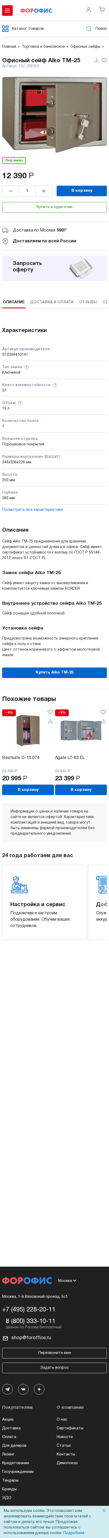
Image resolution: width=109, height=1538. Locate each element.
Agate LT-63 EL (70, 758)
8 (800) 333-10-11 (30, 1321)
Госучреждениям (18, 1472)
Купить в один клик (55, 207)
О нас (62, 1419)
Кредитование (15, 1463)
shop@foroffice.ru (31, 1338)
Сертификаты (70, 1428)
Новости (65, 1437)
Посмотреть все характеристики (32, 510)
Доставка (11, 1428)
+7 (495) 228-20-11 (28, 1310)
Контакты (66, 1454)
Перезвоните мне (54, 1353)
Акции (7, 1419)
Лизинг (8, 1454)
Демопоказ (67, 1463)
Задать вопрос (54, 1367)
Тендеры (10, 1480)
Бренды (9, 1489)
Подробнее (73, 1533)
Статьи (64, 1446)
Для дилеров (14, 1446)
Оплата (9, 1437)
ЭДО (6, 1498)
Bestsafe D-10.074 (20, 758)
